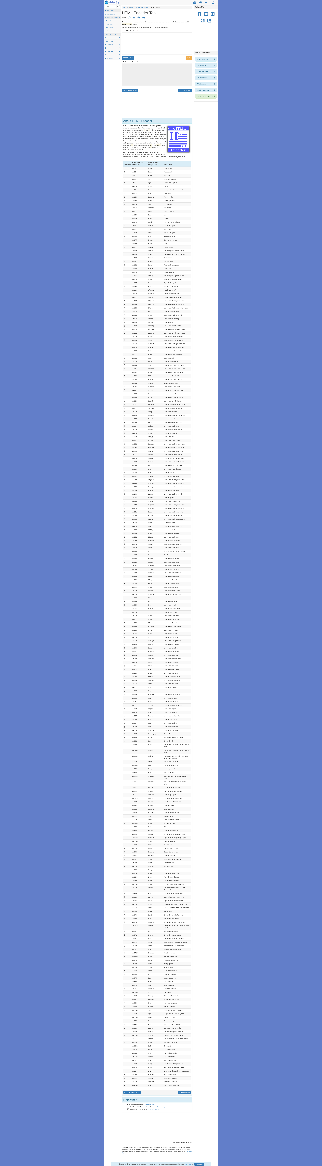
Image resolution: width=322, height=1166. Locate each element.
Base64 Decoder (206, 90)
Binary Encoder (110, 21)
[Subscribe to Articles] (209, 21)
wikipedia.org (160, 1107)
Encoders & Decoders (112, 17)
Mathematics (109, 44)
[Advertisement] (157, 105)
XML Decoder (109, 31)
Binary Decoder (110, 24)
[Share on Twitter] (134, 17)
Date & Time (109, 51)
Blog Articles (109, 58)
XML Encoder (109, 27)
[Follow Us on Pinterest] (202, 21)
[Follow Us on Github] (212, 14)
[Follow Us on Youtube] (206, 14)
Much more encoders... (206, 96)
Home (127, 7)
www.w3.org (150, 1105)
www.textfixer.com (153, 1109)
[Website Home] (200, 2)
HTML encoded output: (130, 62)
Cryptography (109, 41)
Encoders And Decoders (142, 7)
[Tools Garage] (195, 2)
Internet (108, 55)
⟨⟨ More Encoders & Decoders (132, 1092)
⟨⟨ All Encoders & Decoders (130, 90)
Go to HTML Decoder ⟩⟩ (185, 90)
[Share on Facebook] (129, 17)
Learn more (188, 1164)
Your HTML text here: (129, 31)
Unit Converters (110, 48)
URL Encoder (206, 84)
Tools (131, 7)
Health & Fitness (110, 14)
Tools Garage (110, 10)
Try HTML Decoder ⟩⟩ (184, 1092)
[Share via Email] (139, 17)
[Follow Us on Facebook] (199, 14)
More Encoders (110, 34)
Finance (108, 37)
